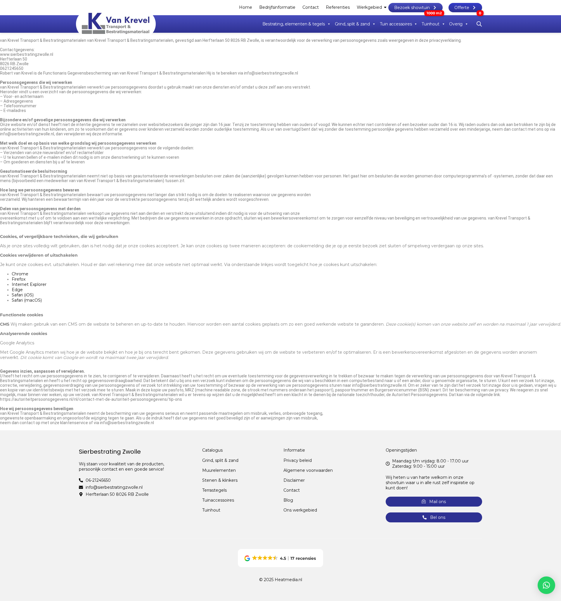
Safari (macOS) (27, 300)
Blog (288, 500)
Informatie (294, 450)
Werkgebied (369, 7)
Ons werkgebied (300, 510)
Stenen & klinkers (220, 480)
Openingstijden (401, 450)
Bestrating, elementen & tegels (293, 24)
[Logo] (116, 23)
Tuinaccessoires (218, 500)
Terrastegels (214, 490)
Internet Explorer (29, 284)
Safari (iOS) (23, 295)
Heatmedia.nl (288, 579)
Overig (456, 24)
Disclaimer (294, 480)
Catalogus (212, 450)
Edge (17, 289)
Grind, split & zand (352, 24)
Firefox (18, 279)
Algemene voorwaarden (308, 470)
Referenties (338, 7)
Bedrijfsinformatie (277, 7)
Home (245, 7)
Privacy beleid (297, 460)
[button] (280, 558)
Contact (310, 7)
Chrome (20, 274)
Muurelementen (219, 470)
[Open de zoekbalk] (479, 23)
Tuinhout (430, 24)
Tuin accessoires (396, 24)
